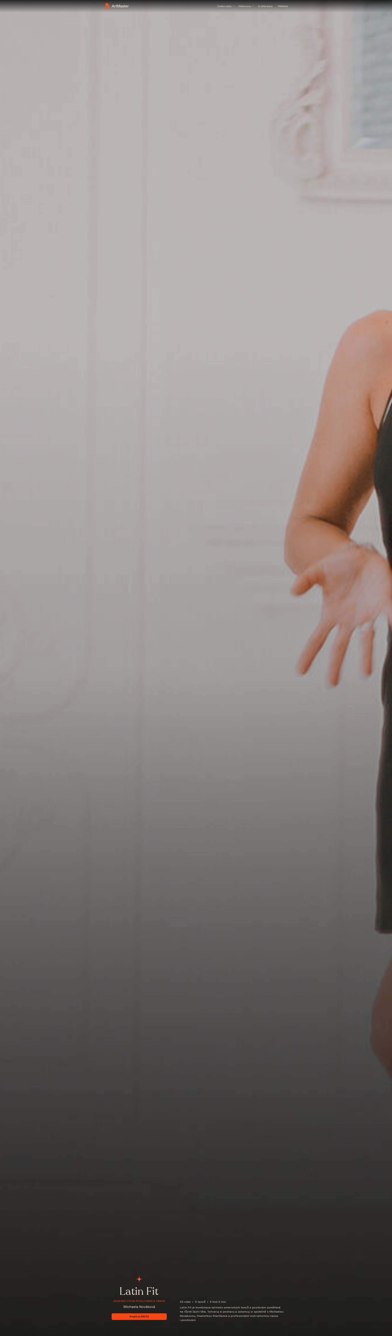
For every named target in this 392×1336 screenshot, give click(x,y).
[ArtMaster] (116, 6)
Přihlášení (283, 6)
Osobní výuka (224, 6)
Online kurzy (244, 6)
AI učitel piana (265, 6)
